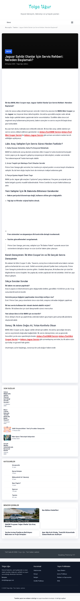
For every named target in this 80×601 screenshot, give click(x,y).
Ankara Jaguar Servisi (33, 135)
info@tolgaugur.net (8, 580)
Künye (36, 574)
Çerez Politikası (62, 574)
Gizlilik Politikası (39, 581)
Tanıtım (15, 27)
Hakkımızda (37, 570)
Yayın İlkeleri (61, 570)
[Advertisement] (40, 86)
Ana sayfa (8, 27)
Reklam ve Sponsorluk (64, 577)
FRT (73, 555)
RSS (58, 581)
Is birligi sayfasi (60, 598)
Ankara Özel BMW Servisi (50, 132)
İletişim (36, 577)
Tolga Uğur (40, 6)
